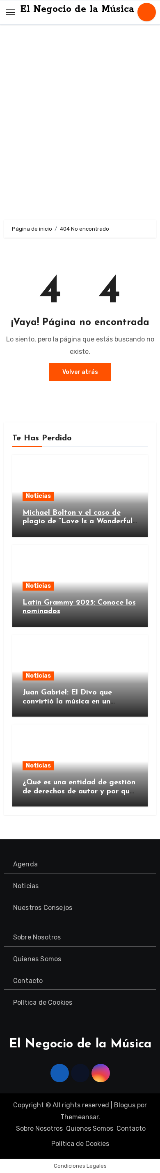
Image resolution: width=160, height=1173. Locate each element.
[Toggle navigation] (10, 12)
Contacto (28, 981)
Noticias (38, 496)
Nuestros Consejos (42, 908)
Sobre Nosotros (37, 937)
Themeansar (79, 1117)
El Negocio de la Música (77, 9)
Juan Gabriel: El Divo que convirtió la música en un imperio (67, 701)
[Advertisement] (80, 124)
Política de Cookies (43, 1002)
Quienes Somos (37, 959)
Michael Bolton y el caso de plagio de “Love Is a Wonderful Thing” (78, 521)
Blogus (124, 1105)
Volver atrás (80, 372)
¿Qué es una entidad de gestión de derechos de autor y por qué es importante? (79, 791)
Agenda (25, 864)
